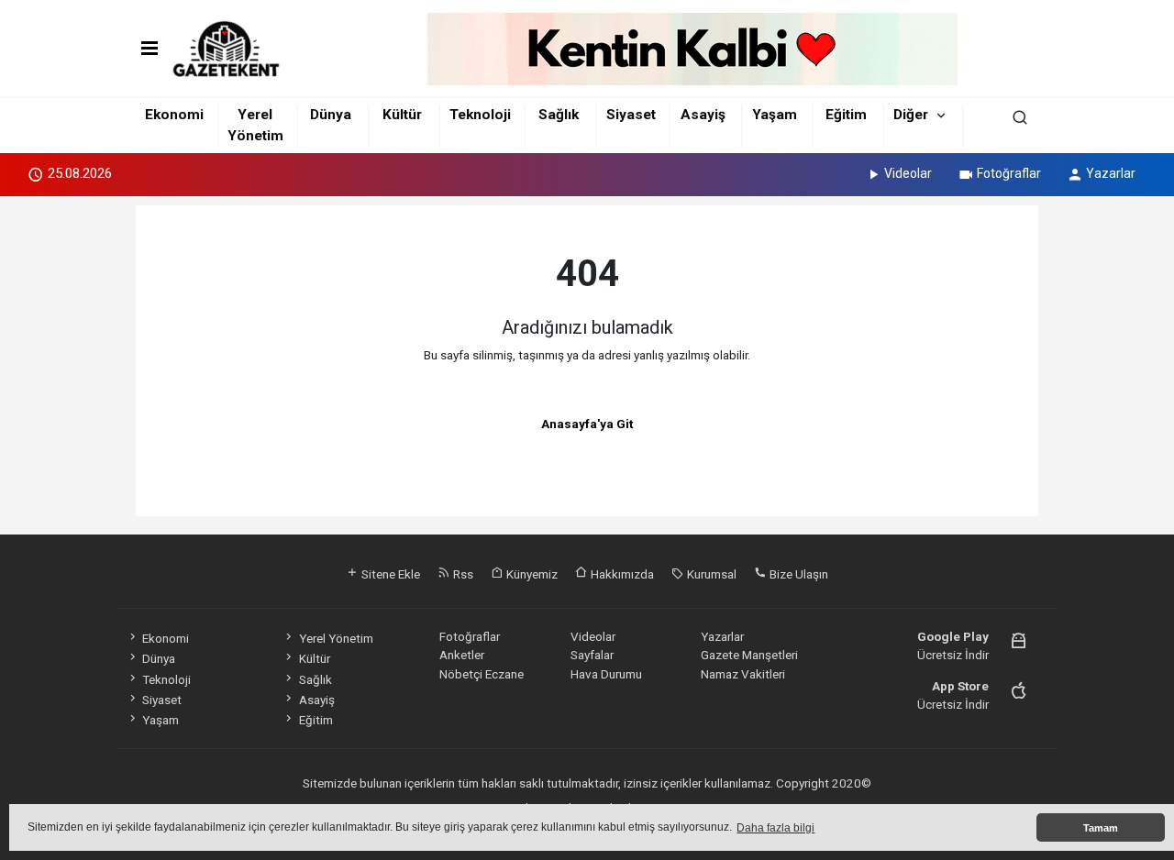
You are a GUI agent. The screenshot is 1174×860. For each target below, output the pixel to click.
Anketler (461, 654)
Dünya (330, 114)
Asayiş (703, 114)
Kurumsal (710, 574)
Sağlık (558, 114)
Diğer (910, 114)
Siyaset (631, 114)
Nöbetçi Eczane (481, 674)
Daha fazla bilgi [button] (775, 827)
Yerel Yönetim (335, 638)
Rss (461, 574)
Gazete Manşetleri (749, 654)
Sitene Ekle (389, 574)
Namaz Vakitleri (743, 674)
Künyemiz (531, 574)
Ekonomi (174, 114)
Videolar (908, 173)
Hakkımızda (621, 574)
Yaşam (774, 114)
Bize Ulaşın (797, 574)
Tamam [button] (1100, 827)
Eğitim (846, 114)
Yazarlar (1110, 173)
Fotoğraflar (1009, 173)
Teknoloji (480, 114)
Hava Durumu (606, 674)
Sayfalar (592, 654)
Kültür (402, 114)
